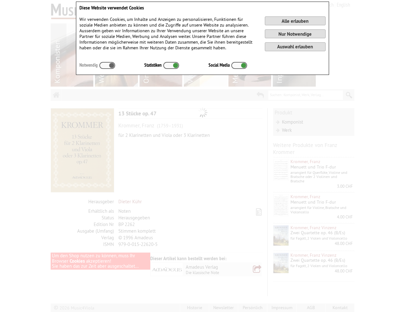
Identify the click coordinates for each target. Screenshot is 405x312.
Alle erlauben (295, 21)
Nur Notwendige (295, 34)
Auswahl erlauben (295, 47)
